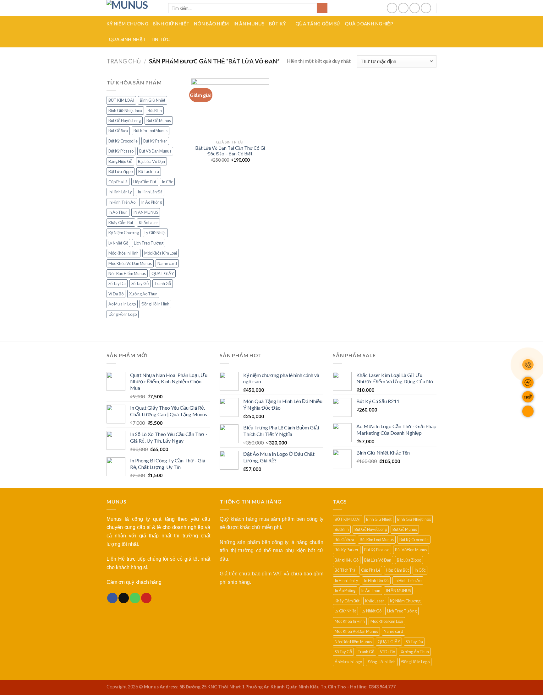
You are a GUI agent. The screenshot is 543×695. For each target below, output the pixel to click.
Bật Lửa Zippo (120, 171)
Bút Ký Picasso (121, 151)
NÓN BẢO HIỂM (211, 23)
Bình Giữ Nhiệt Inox (125, 110)
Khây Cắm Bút (120, 222)
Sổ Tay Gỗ (140, 283)
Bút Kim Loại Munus (150, 130)
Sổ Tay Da (117, 283)
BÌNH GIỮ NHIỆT (171, 23)
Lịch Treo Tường (148, 242)
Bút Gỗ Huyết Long (124, 120)
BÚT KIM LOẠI (121, 100)
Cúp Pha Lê (118, 181)
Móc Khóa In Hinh (123, 253)
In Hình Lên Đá (150, 191)
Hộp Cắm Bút (144, 181)
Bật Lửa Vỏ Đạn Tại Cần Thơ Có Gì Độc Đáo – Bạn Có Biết (230, 151)
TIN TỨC (160, 39)
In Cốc (167, 181)
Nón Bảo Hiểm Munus (127, 273)
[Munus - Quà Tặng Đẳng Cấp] (133, 8)
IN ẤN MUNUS (249, 23)
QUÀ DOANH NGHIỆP (369, 23)
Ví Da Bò (115, 293)
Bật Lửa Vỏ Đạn (151, 161)
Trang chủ (124, 61)
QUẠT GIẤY (162, 273)
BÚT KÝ (277, 23)
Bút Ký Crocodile (123, 140)
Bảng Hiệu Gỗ (120, 161)
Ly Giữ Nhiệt (155, 232)
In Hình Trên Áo (121, 202)
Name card (167, 263)
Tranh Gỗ (162, 283)
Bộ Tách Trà (148, 171)
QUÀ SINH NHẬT (127, 39)
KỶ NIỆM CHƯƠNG (127, 23)
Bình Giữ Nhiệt (152, 100)
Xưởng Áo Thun (143, 293)
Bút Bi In (155, 110)
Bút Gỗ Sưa (118, 130)
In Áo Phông (151, 202)
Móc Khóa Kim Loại (160, 253)
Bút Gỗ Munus (158, 120)
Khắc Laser (148, 222)
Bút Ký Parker (155, 140)
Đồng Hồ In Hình (155, 303)
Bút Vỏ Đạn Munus (155, 151)
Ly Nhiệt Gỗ (118, 242)
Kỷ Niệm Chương (123, 232)
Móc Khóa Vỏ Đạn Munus (130, 263)
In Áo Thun (118, 212)
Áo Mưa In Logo (122, 303)
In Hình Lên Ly (120, 191)
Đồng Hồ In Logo (122, 314)
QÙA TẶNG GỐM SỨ (317, 23)
